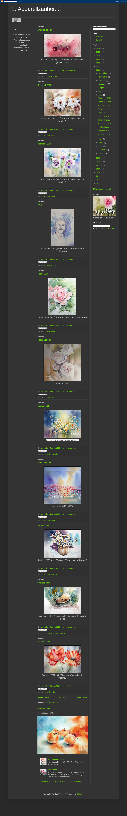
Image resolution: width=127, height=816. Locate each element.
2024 (98, 56)
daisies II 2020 (43, 406)
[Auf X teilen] (43, 73)
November (103, 77)
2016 (98, 169)
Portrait (53, 265)
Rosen (53, 135)
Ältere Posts (82, 698)
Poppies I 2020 (44, 641)
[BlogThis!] (41, 73)
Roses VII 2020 (44, 85)
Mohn (53, 196)
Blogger (80, 794)
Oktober (102, 80)
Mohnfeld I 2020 (44, 462)
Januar (101, 153)
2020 (98, 70)
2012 (98, 183)
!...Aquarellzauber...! (36, 9)
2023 (98, 59)
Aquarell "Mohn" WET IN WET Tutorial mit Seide (61, 782)
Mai (100, 139)
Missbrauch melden (103, 189)
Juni (100, 95)
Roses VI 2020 (44, 340)
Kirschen (54, 77)
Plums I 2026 (43, 708)
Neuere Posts (43, 698)
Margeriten (55, 454)
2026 (98, 48)
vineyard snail (43, 583)
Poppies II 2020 (44, 144)
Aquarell (47, 77)
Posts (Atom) (52, 702)
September (103, 84)
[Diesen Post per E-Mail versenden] (39, 73)
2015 (98, 172)
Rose (53, 331)
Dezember (103, 73)
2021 (98, 66)
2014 (98, 176)
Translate (111, 228)
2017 (98, 165)
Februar (102, 150)
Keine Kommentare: (69, 70)
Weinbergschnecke (58, 633)
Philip (39, 205)
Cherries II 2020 (44, 30)
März (100, 146)
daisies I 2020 (43, 525)
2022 (98, 63)
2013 (98, 180)
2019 (98, 158)
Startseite (63, 698)
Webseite (99, 37)
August (101, 88)
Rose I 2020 (42, 274)
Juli (100, 91)
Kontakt (99, 40)
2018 (98, 162)
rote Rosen (52, 770)
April (100, 143)
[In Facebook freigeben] (44, 73)
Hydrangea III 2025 (56, 759)
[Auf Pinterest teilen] (46, 73)
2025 (98, 52)
